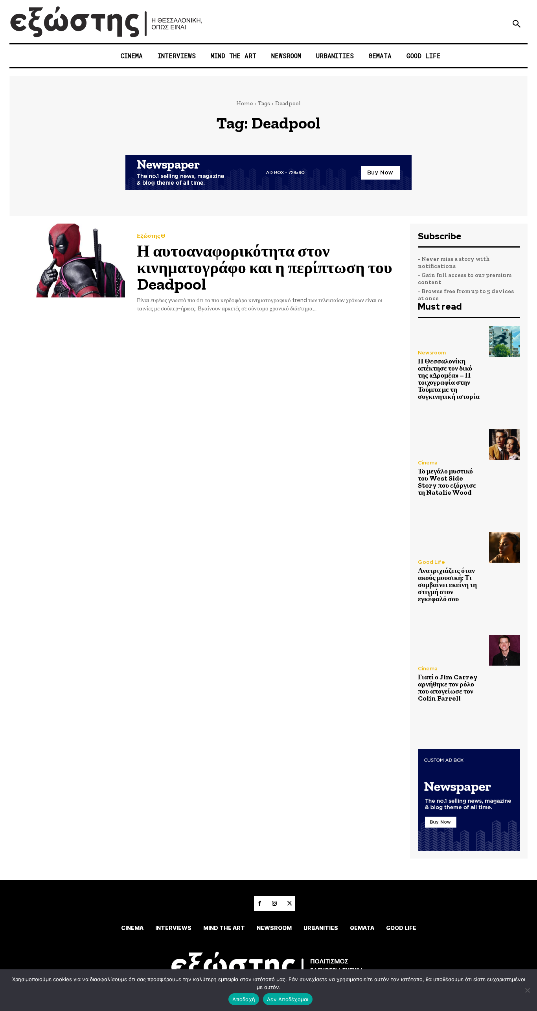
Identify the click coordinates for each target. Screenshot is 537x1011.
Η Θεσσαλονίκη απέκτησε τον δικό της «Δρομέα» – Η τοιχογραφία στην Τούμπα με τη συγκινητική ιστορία (449, 379)
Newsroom (432, 352)
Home (244, 103)
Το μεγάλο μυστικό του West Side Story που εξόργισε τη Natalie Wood (447, 482)
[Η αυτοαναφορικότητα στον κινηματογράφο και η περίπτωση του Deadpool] (67, 260)
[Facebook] (259, 903)
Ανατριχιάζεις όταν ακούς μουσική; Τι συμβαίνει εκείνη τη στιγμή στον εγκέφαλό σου (447, 584)
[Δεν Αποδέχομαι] (527, 990)
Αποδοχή (243, 999)
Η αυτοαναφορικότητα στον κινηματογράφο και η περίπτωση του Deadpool (264, 267)
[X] (289, 903)
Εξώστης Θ (151, 236)
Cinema (428, 462)
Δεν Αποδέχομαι (288, 999)
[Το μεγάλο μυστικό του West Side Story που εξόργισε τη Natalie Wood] (504, 444)
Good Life (431, 562)
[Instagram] (274, 903)
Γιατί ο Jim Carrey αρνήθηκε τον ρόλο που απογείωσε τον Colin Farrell (448, 688)
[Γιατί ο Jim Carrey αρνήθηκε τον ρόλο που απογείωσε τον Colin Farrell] (504, 650)
